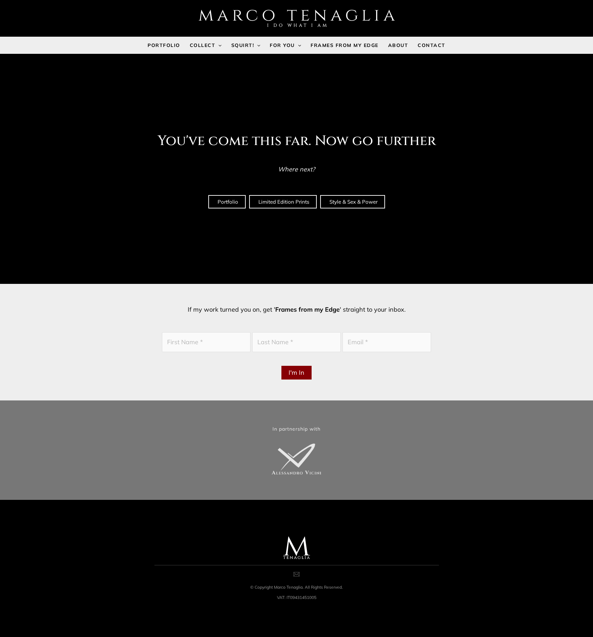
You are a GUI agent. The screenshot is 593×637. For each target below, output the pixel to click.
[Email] (296, 574)
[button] (218, 45)
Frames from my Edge (307, 309)
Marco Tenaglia (288, 587)
